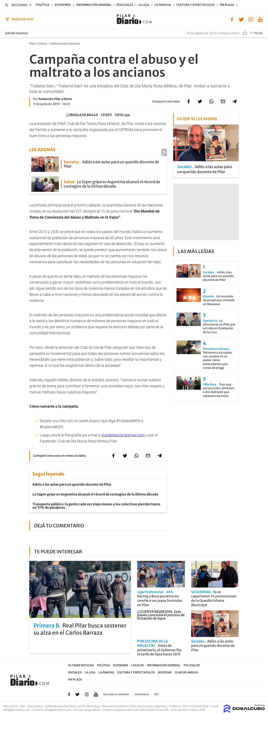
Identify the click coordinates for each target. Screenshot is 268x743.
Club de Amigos (186, 672)
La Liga (143, 5)
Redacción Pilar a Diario (55, 99)
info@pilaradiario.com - (17, 709)
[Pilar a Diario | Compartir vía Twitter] (200, 101)
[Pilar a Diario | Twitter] (241, 19)
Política (42, 5)
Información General (65, 43)
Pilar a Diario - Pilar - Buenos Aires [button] (23, 706)
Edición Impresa (16, 33)
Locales (137, 665)
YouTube (96, 694)
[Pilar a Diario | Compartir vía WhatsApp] (211, 101)
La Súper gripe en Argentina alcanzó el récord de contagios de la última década (95, 494)
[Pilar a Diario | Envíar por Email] (223, 101)
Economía (63, 5)
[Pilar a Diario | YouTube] (260, 19)
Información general (93, 5)
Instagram (87, 694)
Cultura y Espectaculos (195, 5)
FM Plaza (227, 5)
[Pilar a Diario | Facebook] (231, 19)
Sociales (74, 672)
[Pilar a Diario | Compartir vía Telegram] (234, 101)
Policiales (125, 5)
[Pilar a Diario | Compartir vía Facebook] (188, 101)
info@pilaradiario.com (58, 709)
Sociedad (165, 672)
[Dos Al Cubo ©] (244, 711)
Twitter (77, 694)
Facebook (69, 694)
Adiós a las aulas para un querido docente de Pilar (71, 484)
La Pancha (163, 5)
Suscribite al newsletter (116, 694)
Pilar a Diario (38, 43)
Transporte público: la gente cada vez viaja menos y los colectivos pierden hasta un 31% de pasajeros (96, 506)
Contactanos (141, 694)
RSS (156, 694)
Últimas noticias (81, 665)
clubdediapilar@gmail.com (123, 435)
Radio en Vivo (23, 19)
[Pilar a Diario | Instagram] (250, 19)
